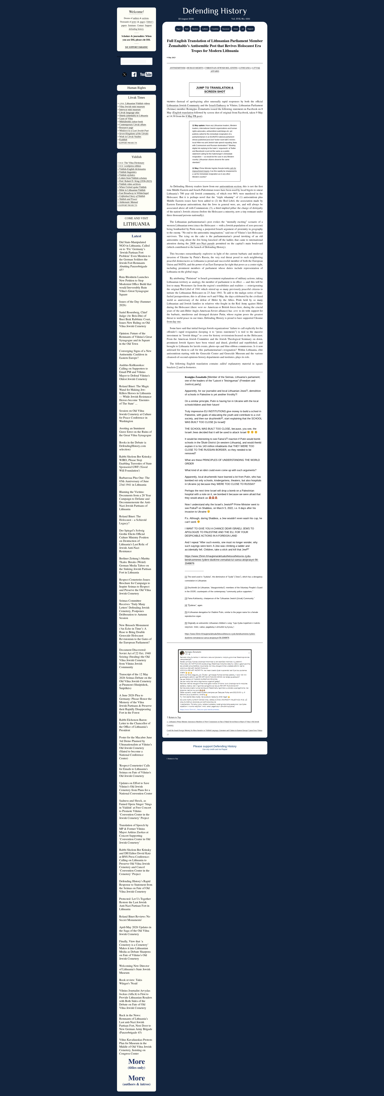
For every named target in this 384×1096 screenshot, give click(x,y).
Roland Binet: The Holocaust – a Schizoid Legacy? (133, 519)
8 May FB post (193, 116)
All (243, 28)
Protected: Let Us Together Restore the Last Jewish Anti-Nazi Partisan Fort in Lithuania (135, 904)
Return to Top (175, 717)
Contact (140, 25)
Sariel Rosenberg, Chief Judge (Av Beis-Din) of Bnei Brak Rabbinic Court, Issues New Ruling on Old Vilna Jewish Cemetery (135, 319)
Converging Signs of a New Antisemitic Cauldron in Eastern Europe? (135, 354)
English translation (183, 112)
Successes (226, 28)
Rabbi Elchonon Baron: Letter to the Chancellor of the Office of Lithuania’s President (134, 725)
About (235, 28)
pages (142, 21)
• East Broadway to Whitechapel (133, 193)
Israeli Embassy (217, 105)
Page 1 (179, 28)
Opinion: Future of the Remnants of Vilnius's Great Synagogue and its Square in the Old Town (135, 338)
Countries (215, 28)
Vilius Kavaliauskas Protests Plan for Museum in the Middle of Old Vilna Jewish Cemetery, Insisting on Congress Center (135, 1046)
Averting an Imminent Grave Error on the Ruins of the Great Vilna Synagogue (135, 431)
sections (145, 18)
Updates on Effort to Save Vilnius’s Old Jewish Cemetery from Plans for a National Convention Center (135, 788)
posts (134, 21)
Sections (195, 28)
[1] (247, 390)
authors (136, 18)
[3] (227, 438)
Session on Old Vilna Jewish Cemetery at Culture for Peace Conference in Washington (135, 416)
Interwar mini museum (130, 109)
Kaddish (123, 139)
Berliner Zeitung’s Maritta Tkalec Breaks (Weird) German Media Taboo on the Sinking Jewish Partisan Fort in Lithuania (135, 565)
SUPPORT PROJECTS (128, 205)
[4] (232, 504)
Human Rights (136, 88)
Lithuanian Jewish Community (183, 105)
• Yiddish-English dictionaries (132, 169)
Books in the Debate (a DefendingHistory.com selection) (132, 445)
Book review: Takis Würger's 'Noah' (130, 981)
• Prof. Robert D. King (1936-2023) (135, 181)
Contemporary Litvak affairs (132, 124)
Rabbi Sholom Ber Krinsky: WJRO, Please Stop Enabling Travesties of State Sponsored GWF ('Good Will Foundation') (135, 463)
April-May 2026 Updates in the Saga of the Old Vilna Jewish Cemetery (135, 930)
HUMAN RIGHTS (195, 67)
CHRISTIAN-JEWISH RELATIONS (221, 67)
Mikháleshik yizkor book (131, 121)
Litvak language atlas (129, 112)
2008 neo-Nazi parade (202, 243)
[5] (197, 507)
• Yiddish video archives (129, 184)
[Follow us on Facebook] (132, 75)
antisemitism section (231, 186)
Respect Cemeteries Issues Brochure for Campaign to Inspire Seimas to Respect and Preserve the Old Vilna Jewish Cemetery (135, 586)
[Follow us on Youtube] (144, 75)
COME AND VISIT (136, 218)
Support (250, 28)
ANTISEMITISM (177, 67)
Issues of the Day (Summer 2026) (135, 303)
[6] (247, 549)
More (136, 1063)
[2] (222, 418)
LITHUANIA (136, 224)
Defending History (215, 11)
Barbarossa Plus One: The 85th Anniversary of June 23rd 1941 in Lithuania (134, 481)
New (187, 28)
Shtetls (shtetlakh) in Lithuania (133, 115)
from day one (174, 321)
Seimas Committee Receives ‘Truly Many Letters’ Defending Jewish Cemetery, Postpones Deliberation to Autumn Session (134, 609)
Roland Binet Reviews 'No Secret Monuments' (134, 918)
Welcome (136, 11)
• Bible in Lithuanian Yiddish (131, 190)
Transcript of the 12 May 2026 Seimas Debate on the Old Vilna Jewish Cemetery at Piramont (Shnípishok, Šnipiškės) (135, 681)
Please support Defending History (215, 746)
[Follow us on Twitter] (124, 79)
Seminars (132, 25)
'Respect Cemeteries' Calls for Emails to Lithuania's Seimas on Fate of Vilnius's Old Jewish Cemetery (135, 770)
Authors (205, 28)
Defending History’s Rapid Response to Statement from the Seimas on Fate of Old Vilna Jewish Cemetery (135, 886)
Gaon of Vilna (126, 118)
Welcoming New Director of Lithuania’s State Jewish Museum (134, 969)
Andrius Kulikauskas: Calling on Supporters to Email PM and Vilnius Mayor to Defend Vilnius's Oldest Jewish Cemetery (134, 372)
